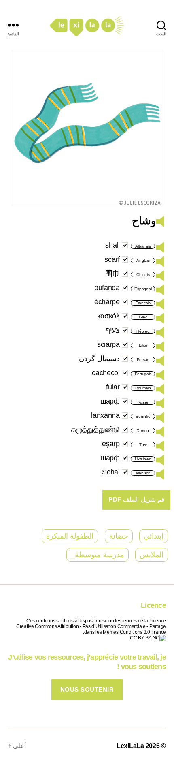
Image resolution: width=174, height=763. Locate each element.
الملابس (151, 555)
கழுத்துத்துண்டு (95, 429)
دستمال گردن (99, 359)
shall (112, 245)
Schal (111, 472)
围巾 (112, 273)
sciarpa (108, 344)
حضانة (118, 536)
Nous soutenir (87, 689)
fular (113, 387)
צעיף (113, 330)
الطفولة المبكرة (69, 536)
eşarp (111, 444)
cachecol (106, 373)
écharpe (107, 302)
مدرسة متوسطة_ (97, 555)
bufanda (107, 288)
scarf (112, 259)
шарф (110, 401)
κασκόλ (108, 316)
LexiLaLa (130, 745)
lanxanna (105, 415)
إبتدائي (153, 536)
